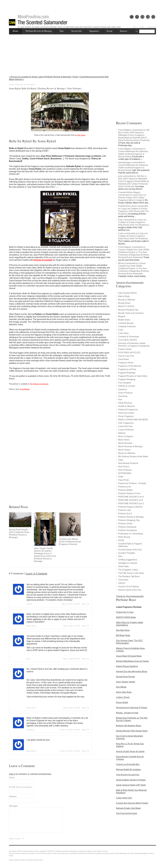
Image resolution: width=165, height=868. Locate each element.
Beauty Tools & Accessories (131, 313)
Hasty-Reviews (125, 403)
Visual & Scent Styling (128, 586)
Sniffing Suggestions (127, 560)
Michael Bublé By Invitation (128, 769)
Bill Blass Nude (123, 635)
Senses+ (123, 30)
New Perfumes (125, 470)
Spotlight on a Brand (127, 563)
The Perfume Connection (39, 384)
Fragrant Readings (126, 373)
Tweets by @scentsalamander (130, 283)
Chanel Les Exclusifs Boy (127, 764)
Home (15, 30)
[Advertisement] (82, 6)
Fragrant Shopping (126, 379)
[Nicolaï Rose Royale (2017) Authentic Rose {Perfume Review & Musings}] (20, 519)
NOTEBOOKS (124, 473)
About (135, 27)
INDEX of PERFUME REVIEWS (133, 420)
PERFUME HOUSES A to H (131, 497)
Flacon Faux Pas (126, 356)
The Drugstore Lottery (128, 570)
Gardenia (122, 389)
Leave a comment (36, 573)
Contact (142, 27)
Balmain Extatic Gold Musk (128, 808)
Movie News (124, 440)
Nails (120, 460)
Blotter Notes (124, 320)
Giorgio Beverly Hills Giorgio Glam (131, 731)
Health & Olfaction (126, 406)
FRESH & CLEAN (126, 386)
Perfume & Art (124, 487)
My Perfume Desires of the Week (133, 456)
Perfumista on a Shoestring (130, 534)
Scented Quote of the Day (130, 550)
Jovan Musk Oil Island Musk (129, 656)
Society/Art (76, 30)
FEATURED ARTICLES (129, 352)
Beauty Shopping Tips (128, 310)
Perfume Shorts (125, 523)
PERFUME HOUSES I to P (130, 500)
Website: (13, 796)
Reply (84, 604)
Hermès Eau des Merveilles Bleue (131, 671)
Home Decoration (126, 413)
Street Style (123, 566)
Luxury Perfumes (126, 430)
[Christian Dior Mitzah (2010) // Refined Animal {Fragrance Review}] (70, 524)
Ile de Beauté (25, 389)
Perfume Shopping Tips (129, 520)
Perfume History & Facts (129, 493)
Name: (12, 777)
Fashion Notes (125, 349)
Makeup (122, 433)
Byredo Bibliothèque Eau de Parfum (132, 661)
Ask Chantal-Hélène (127, 293)
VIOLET (122, 583)
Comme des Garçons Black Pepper (132, 803)
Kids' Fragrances (126, 423)
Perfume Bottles (125, 490)
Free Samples (124, 383)
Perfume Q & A (125, 513)
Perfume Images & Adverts (130, 507)
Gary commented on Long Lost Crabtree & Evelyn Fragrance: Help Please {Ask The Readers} (132, 222)
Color (120, 330)
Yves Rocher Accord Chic (127, 775)
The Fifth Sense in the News (131, 573)
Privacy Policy (151, 27)
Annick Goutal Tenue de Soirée (130, 751)
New (62, 30)
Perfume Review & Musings (131, 517)
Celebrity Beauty (125, 323)
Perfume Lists (124, 510)
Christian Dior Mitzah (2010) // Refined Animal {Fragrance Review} (70, 541)
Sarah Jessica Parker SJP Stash (131, 785)
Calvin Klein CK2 (124, 798)
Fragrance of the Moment (129, 366)
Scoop (109, 30)
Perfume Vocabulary (127, 530)
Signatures (94, 30)
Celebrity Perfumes (127, 326)
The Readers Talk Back (129, 576)
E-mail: (20, 787)
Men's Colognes (125, 436)
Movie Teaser (124, 450)
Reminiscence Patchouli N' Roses (131, 708)
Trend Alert (123, 580)
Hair (120, 399)
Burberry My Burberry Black (128, 726)
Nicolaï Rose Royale (125, 677)
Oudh (120, 477)
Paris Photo (123, 480)
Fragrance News (125, 363)
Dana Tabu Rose (123, 692)
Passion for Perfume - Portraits (132, 483)
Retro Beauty (124, 537)
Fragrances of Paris (127, 369)
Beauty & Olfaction (126, 300)
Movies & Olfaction (126, 453)
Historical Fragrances (128, 409)
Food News (123, 359)
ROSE (121, 540)
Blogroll (121, 316)
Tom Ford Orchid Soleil (126, 813)
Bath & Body (124, 296)
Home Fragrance (126, 416)
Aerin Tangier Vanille (125, 682)
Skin (120, 556)
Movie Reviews (125, 443)
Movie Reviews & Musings (130, 446)
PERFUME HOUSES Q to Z (131, 503)
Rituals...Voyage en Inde (127, 713)
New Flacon (123, 466)
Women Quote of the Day (129, 590)
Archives (17, 860)
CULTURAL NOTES (127, 340)
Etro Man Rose (123, 630)
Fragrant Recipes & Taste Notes (132, 376)
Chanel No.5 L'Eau (124, 612)
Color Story (123, 333)
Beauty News (124, 303)
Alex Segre (81, 135)
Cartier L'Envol (123, 697)
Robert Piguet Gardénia (127, 666)
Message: (13, 806)
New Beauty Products (128, 463)
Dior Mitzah (121, 687)
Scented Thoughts (126, 553)
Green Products (125, 393)
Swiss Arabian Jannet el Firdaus (131, 780)
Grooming (122, 396)
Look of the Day (125, 426)
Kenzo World (122, 702)
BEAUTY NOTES (126, 306)
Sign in (12, 774)
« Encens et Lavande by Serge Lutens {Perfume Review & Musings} (40, 77)
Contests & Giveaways (128, 336)
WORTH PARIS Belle (126, 617)
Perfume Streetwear (127, 527)
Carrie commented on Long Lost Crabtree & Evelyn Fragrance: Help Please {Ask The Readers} (132, 236)
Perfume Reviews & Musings (39, 30)
